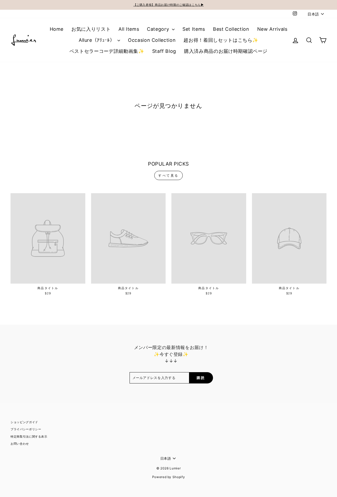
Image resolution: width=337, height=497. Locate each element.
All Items (128, 29)
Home (57, 29)
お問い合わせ (20, 443)
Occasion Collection (152, 40)
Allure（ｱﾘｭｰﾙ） (97, 40)
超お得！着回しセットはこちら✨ (221, 40)
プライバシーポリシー (26, 429)
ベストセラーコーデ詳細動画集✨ (107, 51)
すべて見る (168, 175)
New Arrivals (272, 29)
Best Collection (231, 29)
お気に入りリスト (91, 29)
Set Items (193, 29)
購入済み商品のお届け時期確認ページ (225, 51)
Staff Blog (164, 51)
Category (159, 29)
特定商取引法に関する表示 (29, 436)
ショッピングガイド (24, 422)
